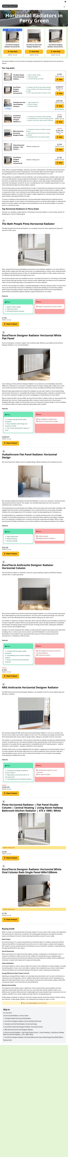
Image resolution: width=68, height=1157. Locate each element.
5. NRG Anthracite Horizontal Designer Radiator (18, 1029)
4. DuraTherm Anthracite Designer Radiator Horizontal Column (23, 1027)
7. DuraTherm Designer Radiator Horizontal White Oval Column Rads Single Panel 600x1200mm (33, 1037)
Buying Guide (7, 1040)
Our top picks (7, 1013)
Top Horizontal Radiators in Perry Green (15, 1015)
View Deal (13, 51)
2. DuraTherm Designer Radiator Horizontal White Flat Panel (22, 1021)
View (60, 79)
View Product (11, 324)
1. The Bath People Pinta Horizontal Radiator (17, 1018)
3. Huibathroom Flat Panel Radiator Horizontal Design (20, 1024)
